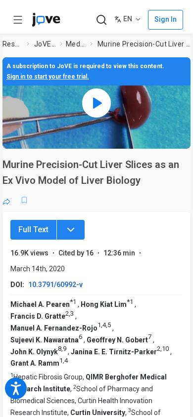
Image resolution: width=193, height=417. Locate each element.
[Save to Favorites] (24, 200)
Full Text (33, 229)
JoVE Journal (45, 44)
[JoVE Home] (46, 20)
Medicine (76, 44)
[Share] (6, 200)
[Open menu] (18, 20)
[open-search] (101, 20)
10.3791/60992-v (55, 285)
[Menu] (71, 230)
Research (12, 44)
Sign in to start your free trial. (47, 76)
